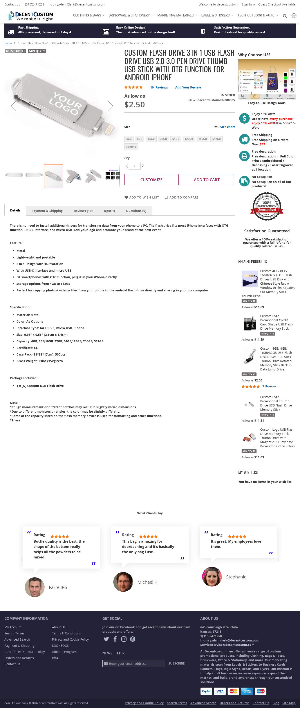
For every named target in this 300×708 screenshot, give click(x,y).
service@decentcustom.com (233, 645)
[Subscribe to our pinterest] (133, 639)
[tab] (15, 210)
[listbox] (179, 143)
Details (15, 210)
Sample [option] (131, 146)
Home (8, 43)
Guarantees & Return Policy (24, 652)
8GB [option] (139, 139)
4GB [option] (129, 139)
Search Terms (14, 633)
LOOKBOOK (60, 645)
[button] (13, 106)
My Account (13, 627)
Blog (55, 658)
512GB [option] (216, 139)
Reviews (83, 211)
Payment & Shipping (47, 211)
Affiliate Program (64, 652)
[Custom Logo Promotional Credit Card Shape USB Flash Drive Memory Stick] (250, 324)
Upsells (109, 211)
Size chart (227, 127)
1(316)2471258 (33, 4)
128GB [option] (189, 139)
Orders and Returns (19, 658)
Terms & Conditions (66, 633)
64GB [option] (175, 139)
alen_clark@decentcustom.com (235, 640)
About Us (58, 627)
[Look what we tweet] (106, 639)
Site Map (289, 703)
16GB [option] (151, 139)
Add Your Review (188, 87)
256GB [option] (203, 139)
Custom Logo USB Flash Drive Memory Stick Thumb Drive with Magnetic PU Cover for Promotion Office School (277, 437)
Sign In (247, 4)
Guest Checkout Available (277, 4)
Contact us (12, 4)
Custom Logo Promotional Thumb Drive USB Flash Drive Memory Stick (276, 403)
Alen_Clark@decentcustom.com (82, 4)
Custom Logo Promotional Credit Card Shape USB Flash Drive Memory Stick (276, 322)
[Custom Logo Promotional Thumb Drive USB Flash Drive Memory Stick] (250, 405)
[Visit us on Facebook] (115, 639)
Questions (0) (136, 211)
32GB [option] (163, 139)
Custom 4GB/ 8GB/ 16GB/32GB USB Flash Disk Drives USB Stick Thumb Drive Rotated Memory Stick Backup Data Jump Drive (276, 358)
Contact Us (12, 664)
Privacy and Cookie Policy (70, 639)
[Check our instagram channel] (124, 639)
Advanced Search (17, 639)
